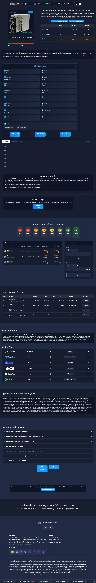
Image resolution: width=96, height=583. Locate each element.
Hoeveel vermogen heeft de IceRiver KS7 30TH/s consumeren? (23, 451)
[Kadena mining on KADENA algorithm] (29, 552)
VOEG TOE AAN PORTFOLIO (15, 134)
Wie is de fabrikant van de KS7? (14, 446)
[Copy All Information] (76, 66)
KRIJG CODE (39, 206)
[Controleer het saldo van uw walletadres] (39, 3)
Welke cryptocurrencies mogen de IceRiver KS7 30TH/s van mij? (24, 436)
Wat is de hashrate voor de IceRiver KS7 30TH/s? (19, 441)
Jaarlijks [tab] (22, 141)
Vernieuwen (89, 141)
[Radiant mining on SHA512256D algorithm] (43, 552)
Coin (67, 247)
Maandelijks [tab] (14, 141)
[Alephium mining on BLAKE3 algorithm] (39, 552)
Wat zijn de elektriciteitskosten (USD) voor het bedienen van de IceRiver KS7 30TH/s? (30, 456)
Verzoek (86, 300)
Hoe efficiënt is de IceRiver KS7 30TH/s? (16, 461)
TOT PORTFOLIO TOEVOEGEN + (42, 469)
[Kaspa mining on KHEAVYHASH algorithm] (25, 552)
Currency (68, 262)
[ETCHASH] (21, 552)
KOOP (31, 12)
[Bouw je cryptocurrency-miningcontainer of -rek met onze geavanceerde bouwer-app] (35, 3)
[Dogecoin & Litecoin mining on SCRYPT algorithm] (17, 552)
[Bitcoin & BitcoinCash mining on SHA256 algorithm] (12, 552)
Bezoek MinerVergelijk (48, 489)
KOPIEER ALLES (66, 134)
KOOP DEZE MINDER (41, 134)
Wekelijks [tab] (6, 141)
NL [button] (70, 4)
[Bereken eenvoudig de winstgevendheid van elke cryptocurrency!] (30, 3)
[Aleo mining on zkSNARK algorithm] (34, 552)
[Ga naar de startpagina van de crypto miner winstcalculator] (22, 3)
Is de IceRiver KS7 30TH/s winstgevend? (16, 431)
